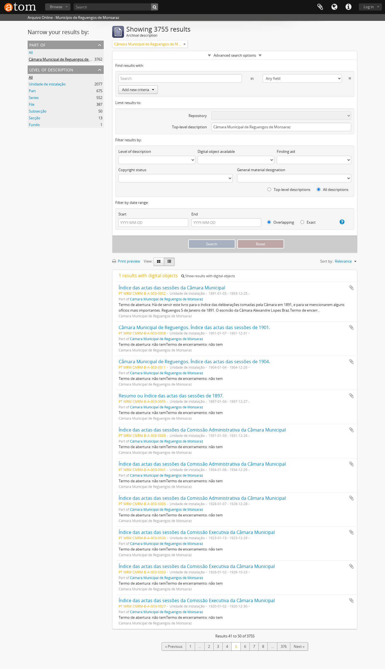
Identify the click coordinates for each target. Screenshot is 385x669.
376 (284, 646)
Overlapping (283, 222)
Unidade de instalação (47, 84)
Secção (34, 117)
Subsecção (38, 111)
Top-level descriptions (291, 189)
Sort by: (326, 261)
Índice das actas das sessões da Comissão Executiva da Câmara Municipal (197, 532)
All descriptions (335, 189)
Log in (369, 6)
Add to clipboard (351, 288)
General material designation (261, 169)
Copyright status (132, 169)
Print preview (128, 261)
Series (34, 97)
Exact (311, 222)
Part (32, 90)
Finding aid (286, 151)
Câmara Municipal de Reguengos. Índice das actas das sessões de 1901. (194, 327)
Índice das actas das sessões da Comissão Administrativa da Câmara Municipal (202, 430)
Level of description (51, 69)
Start (122, 214)
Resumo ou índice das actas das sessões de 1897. (171, 396)
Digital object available (216, 151)
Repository (198, 115)
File (31, 104)
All (31, 52)
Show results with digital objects (209, 276)
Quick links (348, 7)
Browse (56, 6)
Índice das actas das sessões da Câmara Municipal (172, 288)
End (194, 214)
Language (334, 7)
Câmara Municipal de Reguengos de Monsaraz (67, 59)
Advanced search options (235, 55)
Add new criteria (135, 89)
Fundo (34, 124)
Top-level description (189, 126)
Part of (37, 44)
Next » (299, 646)
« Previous (173, 646)
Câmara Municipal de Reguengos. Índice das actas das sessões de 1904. (194, 361)
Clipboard (320, 7)
